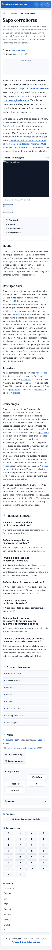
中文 (6, 904)
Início (5, 13)
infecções (39, 389)
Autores (15, 942)
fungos (6, 466)
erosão (45, 466)
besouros (16, 314)
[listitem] (8, 208)
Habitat (11, 224)
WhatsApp (37, 777)
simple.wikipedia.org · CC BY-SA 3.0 (18, 200)
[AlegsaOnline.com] (17, 4)
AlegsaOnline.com (11, 740)
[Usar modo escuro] (47, 4)
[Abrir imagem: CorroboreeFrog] (26, 179)
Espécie (9, 701)
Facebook (15, 784)
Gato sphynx (11, 722)
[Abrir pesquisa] (42, 4)
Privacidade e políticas (30, 942)
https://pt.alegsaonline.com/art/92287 (24, 748)
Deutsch (7, 909)
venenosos (26, 379)
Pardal (9, 687)
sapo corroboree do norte (34, 88)
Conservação (14, 232)
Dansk (7, 899)
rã (23, 96)
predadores (14, 389)
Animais (14, 13)
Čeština (7, 893)
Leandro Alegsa (18, 50)
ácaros (26, 314)
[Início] (36, 4)
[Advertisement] (26, 68)
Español (7, 914)
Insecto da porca (13, 673)
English (7, 925)
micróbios (15, 393)
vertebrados (41, 373)
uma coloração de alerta (16, 100)
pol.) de (15, 301)
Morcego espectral (14, 715)
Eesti (6, 919)
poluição (10, 469)
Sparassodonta (13, 680)
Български (9, 888)
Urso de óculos (13, 708)
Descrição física (15, 228)
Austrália (7, 126)
